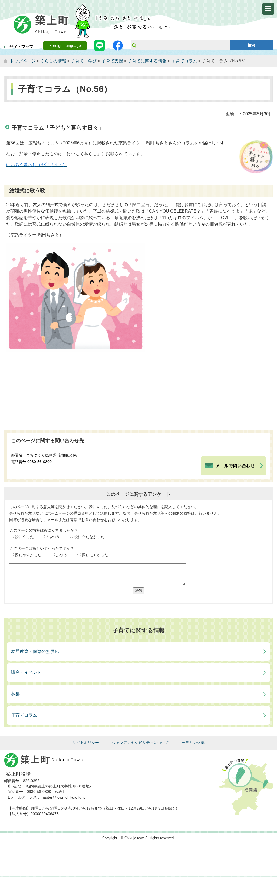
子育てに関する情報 (147, 61)
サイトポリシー (85, 742)
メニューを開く (268, 9)
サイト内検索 (134, 45)
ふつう (54, 537)
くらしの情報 (53, 61)
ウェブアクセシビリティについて (140, 742)
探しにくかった (95, 555)
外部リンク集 (193, 742)
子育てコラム (184, 61)
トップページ (23, 61)
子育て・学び (84, 61)
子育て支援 (112, 61)
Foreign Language (65, 46)
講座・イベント (26, 672)
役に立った (24, 537)
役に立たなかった (89, 537)
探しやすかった (28, 555)
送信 (138, 590)
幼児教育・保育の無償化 (35, 651)
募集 (15, 693)
